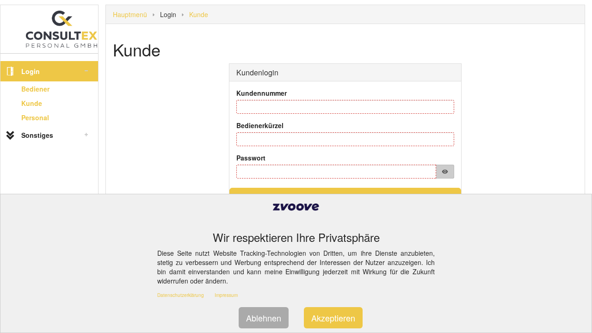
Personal (35, 117)
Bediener (35, 88)
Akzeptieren (333, 318)
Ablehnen (263, 318)
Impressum (226, 295)
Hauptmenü (130, 14)
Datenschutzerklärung (180, 295)
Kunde (31, 103)
